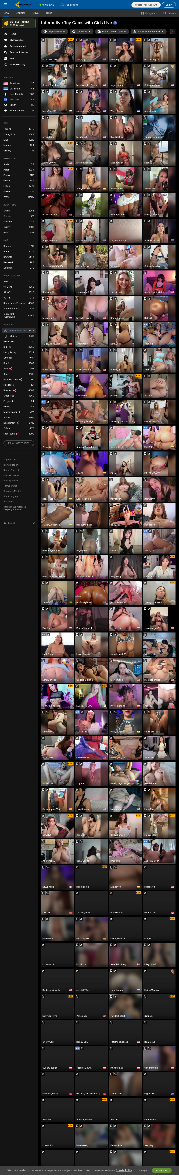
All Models (8, 501)
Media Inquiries (11, 475)
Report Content (11, 470)
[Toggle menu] (5, 4)
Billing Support (10, 465)
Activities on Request (149, 31)
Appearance (55, 31)
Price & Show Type (112, 31)
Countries (82, 31)
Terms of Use (10, 486)
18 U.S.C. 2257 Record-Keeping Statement (15, 508)
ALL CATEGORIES (21, 443)
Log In (169, 5)
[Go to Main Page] (23, 4)
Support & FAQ (10, 459)
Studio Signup (10, 496)
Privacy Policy (10, 480)
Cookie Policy (124, 1170)
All (173, 31)
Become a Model (12, 491)
